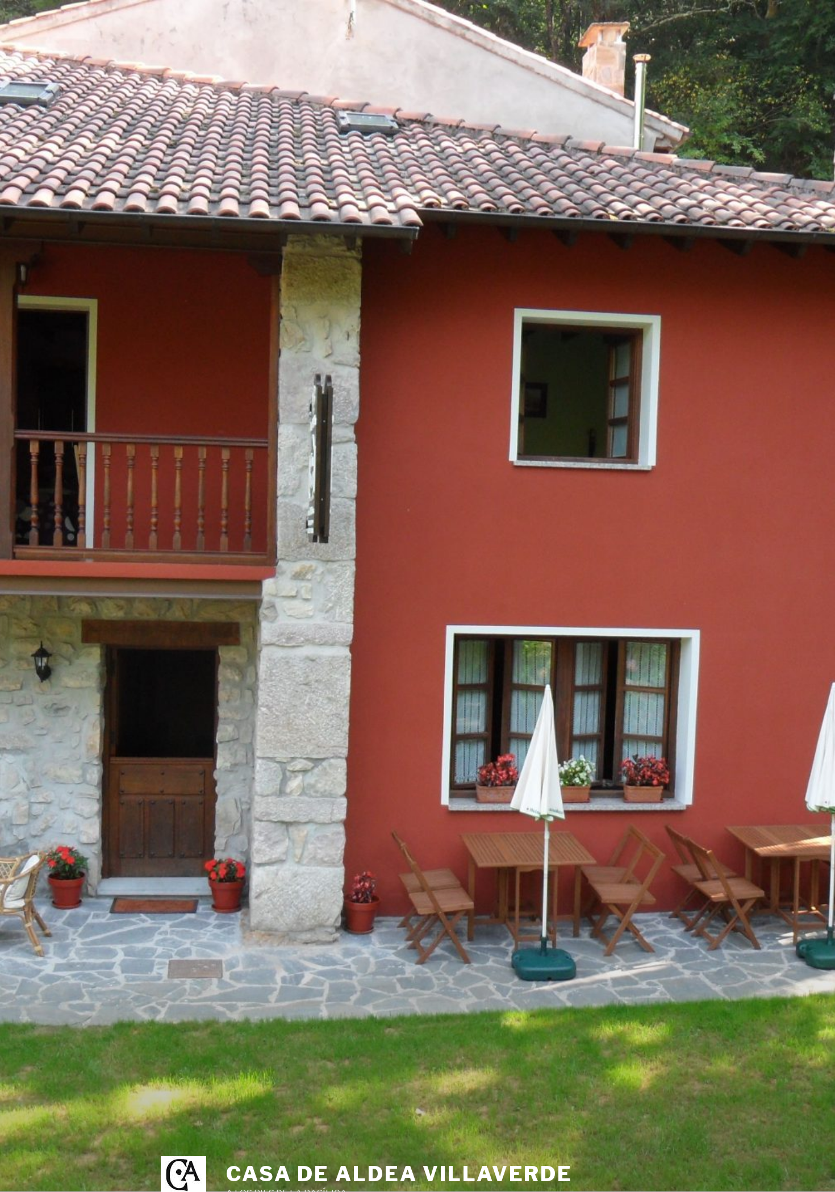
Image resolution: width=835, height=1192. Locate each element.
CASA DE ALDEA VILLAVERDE (399, 1173)
